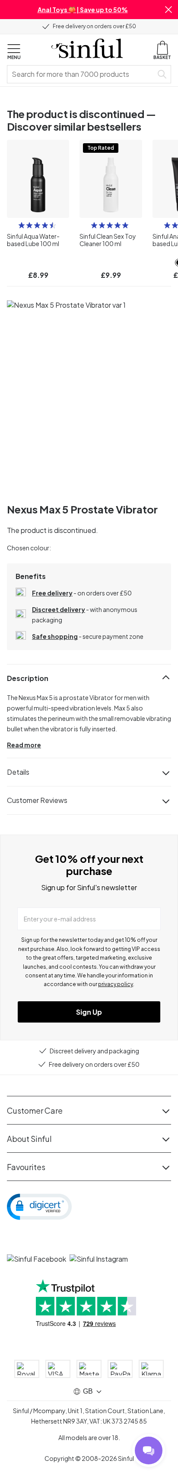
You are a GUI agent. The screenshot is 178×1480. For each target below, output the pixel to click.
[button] (168, 9)
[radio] (22, 225)
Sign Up (89, 1011)
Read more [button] (24, 745)
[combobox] (82, 74)
